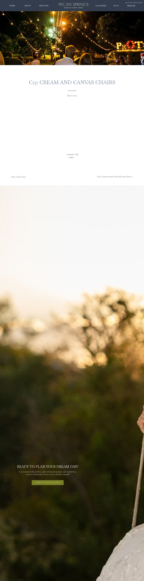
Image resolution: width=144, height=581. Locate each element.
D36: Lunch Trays (19, 176)
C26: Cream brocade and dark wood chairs (114, 176)
